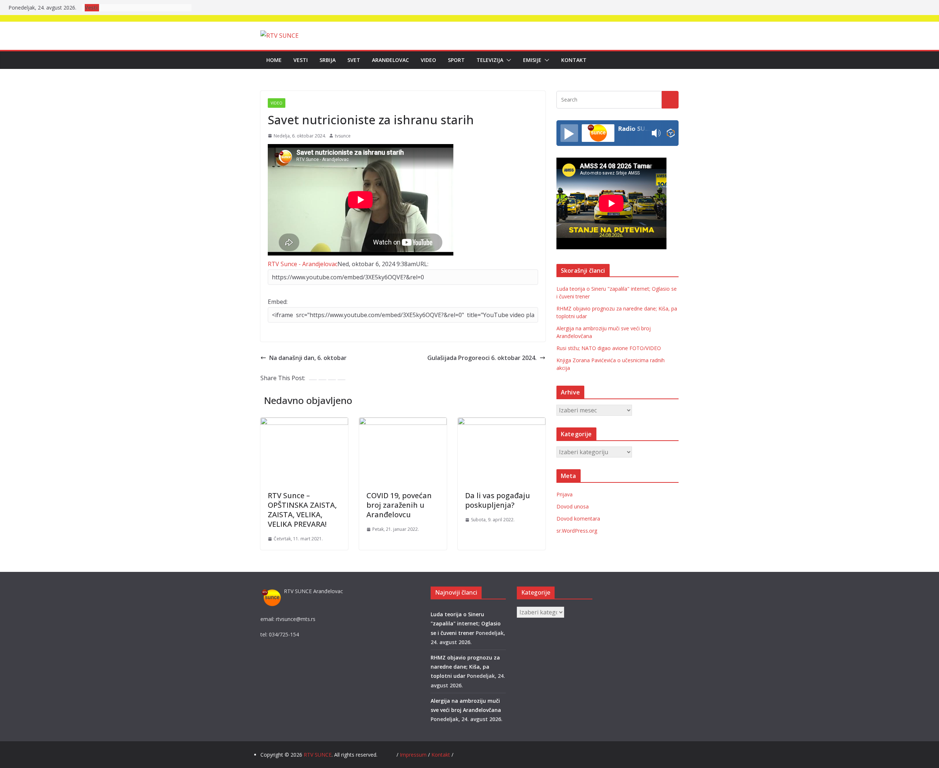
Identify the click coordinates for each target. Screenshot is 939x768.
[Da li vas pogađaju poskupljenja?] (501, 423)
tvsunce (343, 136)
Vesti (300, 59)
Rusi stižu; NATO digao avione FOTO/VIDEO (608, 348)
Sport (456, 59)
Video (428, 59)
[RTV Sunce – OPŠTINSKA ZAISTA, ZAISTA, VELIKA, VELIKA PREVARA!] (304, 423)
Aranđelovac (390, 59)
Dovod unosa (572, 506)
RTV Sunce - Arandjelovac (302, 264)
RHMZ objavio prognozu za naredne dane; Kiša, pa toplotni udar (465, 666)
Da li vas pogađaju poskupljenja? (497, 500)
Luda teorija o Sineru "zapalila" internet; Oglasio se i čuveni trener (466, 623)
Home (274, 59)
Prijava (564, 494)
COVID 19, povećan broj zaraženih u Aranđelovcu (399, 504)
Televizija (489, 59)
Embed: (278, 302)
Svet (353, 59)
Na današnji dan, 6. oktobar (308, 358)
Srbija (327, 59)
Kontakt (574, 59)
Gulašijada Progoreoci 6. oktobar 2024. (482, 358)
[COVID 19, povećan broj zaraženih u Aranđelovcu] (403, 423)
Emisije (532, 59)
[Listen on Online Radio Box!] (671, 133)
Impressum (414, 754)
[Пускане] (569, 133)
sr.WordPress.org (576, 530)
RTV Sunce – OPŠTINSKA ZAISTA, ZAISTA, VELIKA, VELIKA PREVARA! (302, 509)
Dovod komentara (578, 518)
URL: (422, 264)
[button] (507, 60)
